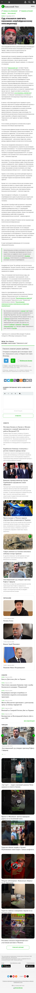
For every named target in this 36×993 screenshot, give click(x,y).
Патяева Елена (8, 621)
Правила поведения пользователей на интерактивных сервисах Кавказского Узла (18, 982)
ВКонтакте (26, 324)
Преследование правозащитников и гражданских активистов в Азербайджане (15, 304)
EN (5, 1)
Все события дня (29, 721)
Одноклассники (8, 326)
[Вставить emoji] (19, 393)
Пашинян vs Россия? (27, 11)
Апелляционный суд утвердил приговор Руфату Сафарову (16, 580)
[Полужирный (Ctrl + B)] (5, 393)
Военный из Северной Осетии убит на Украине (17, 710)
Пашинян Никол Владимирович (14, 667)
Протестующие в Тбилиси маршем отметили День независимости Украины (16, 519)
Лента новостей (12, 13)
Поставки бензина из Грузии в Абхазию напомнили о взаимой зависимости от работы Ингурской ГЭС (16, 429)
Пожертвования (31, 963)
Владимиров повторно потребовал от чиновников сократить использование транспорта (14, 695)
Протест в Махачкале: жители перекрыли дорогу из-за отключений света (15, 817)
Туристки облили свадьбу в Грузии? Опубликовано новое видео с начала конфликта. (17, 848)
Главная (3, 13)
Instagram (18, 324)
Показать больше (18, 947)
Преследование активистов (24, 298)
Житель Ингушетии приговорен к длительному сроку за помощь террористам (17, 703)
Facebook (11, 324)
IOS (27, 311)
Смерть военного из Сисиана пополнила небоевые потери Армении (17, 552)
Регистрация (18, 411)
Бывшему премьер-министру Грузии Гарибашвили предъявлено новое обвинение (15, 482)
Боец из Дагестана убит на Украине (13, 679)
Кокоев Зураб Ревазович (11, 644)
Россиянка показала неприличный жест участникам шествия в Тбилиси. (14, 941)
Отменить (18, 415)
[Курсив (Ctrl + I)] (8, 393)
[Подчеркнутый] (12, 393)
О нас (2, 963)
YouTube (14, 328)
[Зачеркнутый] (15, 393)
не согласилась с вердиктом (22, 93)
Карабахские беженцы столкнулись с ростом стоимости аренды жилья (15, 449)
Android (23, 311)
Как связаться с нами (15, 963)
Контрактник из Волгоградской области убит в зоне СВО (17, 717)
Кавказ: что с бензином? (10, 11)
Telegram (7, 318)
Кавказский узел (13, 68)
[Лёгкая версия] (9, 2)
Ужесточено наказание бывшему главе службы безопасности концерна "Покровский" (17, 686)
